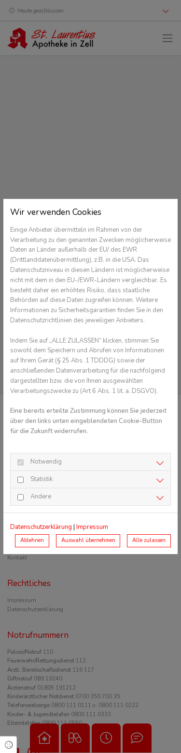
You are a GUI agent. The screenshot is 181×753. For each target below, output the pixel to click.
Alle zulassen (149, 540)
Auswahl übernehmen (88, 540)
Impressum (92, 527)
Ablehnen (32, 540)
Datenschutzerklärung (41, 527)
